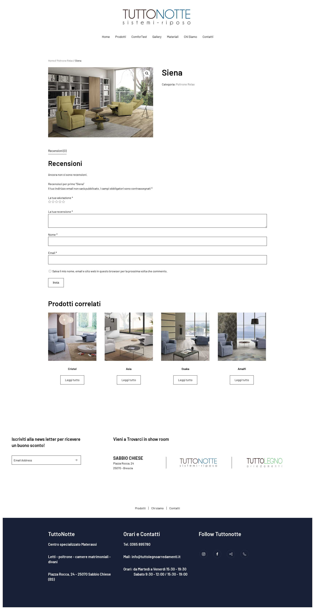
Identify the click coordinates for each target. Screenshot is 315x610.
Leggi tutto (72, 380)
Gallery (157, 36)
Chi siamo (157, 508)
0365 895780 (141, 544)
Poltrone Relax (65, 60)
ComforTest (139, 36)
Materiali (172, 36)
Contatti (208, 36)
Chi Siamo (190, 36)
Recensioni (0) (57, 150)
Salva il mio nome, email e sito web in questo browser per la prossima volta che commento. (109, 271)
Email (52, 252)
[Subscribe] (76, 460)
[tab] (55, 150)
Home (106, 36)
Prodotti (120, 36)
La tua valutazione (60, 197)
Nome (52, 234)
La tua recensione (60, 211)
